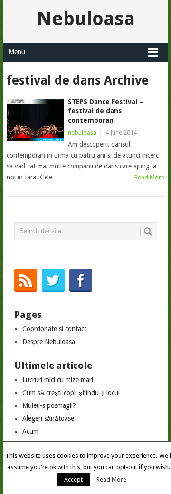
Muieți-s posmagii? (49, 405)
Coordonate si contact (54, 329)
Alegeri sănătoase (48, 418)
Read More (149, 177)
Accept (73, 479)
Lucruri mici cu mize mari (57, 380)
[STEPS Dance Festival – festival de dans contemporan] (35, 120)
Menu (17, 52)
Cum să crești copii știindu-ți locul (71, 392)
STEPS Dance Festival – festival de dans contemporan (105, 111)
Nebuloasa (86, 19)
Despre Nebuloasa (48, 342)
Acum (30, 431)
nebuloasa (82, 132)
